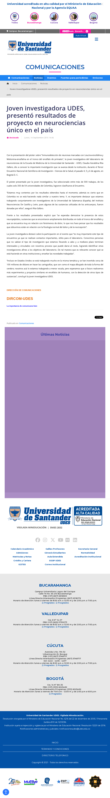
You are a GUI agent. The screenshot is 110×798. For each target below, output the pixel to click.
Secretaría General (87, 549)
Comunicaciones (20, 78)
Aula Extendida (55, 557)
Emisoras (98, 78)
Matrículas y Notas (22, 557)
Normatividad (88, 553)
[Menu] (96, 39)
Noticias (38, 78)
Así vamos (14, 485)
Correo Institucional (55, 564)
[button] (6, 792)
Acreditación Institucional (87, 557)
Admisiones (22, 553)
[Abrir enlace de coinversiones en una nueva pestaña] (63, 782)
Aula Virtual (81, 35)
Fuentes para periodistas (74, 78)
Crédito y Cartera (22, 561)
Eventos (51, 78)
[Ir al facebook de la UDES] (36, 540)
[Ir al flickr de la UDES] (66, 540)
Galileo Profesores (55, 549)
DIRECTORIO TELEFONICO (55, 755)
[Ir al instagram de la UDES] (43, 540)
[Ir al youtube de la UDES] (58, 540)
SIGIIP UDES (55, 561)
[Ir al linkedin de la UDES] (73, 540)
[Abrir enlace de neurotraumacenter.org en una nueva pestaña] (31, 782)
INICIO (55, 742)
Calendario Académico (22, 549)
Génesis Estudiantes (55, 553)
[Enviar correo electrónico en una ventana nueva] (74, 729)
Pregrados (49, 603)
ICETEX (22, 564)
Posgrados (63, 603)
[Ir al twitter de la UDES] (51, 540)
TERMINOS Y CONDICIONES (55, 749)
